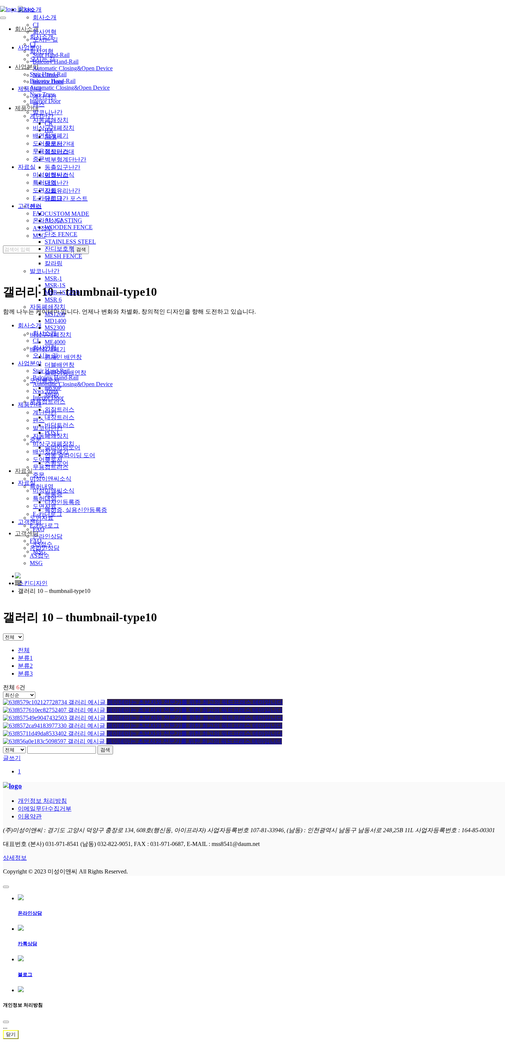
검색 (105, 750)
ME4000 (55, 342)
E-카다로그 (44, 525)
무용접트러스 (47, 401)
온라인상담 (45, 548)
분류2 (25, 666)
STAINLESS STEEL (70, 241)
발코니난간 (45, 271)
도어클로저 (45, 380)
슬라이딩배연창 (65, 372)
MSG (36, 563)
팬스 (39, 104)
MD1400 (55, 321)
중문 (36, 439)
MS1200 (55, 314)
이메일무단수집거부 (44, 808)
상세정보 (15, 858)
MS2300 (55, 327)
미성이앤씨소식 (50, 478)
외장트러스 (59, 409)
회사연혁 (45, 32)
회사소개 (30, 9)
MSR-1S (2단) (62, 292)
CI (36, 25)
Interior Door (48, 81)
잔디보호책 (59, 249)
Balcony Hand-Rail (55, 61)
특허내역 (42, 486)
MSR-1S (55, 285)
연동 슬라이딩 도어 (70, 455)
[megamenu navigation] (18, 583)
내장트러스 (59, 417)
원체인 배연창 (63, 357)
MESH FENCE (63, 256)
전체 (24, 650)
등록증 (53, 494)
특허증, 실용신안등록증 (76, 510)
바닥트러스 (59, 425)
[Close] (6, 1022)
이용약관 (30, 816)
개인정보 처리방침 (42, 801)
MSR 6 (53, 299)
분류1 (25, 658)
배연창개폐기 (47, 349)
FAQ (36, 541)
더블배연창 (59, 365)
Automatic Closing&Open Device (73, 68)
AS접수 (39, 555)
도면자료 (42, 517)
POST (52, 432)
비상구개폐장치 (50, 334)
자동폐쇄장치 (47, 307)
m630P (53, 388)
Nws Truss (45, 75)
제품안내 (30, 89)
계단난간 (45, 96)
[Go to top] (6, 887)
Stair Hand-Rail (51, 55)
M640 (52, 394)
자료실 (24, 471)
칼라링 (53, 263)
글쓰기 (12, 758)
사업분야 (30, 47)
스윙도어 (56, 463)
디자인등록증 (62, 502)
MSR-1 (53, 278)
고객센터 (27, 533)
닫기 (11, 1034)
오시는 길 (45, 39)
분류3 (25, 673)
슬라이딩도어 (62, 447)
